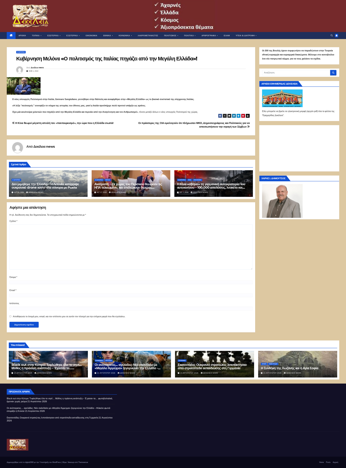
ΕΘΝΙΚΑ (107, 35)
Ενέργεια (15, 360)
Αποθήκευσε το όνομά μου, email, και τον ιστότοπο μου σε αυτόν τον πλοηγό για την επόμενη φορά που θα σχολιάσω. (69, 316)
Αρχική (335, 462)
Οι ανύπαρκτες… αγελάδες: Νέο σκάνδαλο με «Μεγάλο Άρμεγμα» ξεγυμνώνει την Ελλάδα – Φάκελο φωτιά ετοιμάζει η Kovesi (126, 368)
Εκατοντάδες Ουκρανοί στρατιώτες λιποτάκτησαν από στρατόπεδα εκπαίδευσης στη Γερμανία (212, 366)
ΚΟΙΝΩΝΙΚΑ (125, 35)
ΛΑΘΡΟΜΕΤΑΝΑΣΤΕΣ (148, 35)
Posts (328, 462)
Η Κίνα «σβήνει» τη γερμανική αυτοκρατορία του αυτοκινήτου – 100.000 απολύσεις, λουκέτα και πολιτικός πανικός (211, 187)
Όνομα (13, 277)
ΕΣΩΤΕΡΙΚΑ (53, 35)
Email (12, 290)
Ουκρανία (182, 360)
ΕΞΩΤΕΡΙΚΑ (72, 35)
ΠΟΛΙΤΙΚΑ (189, 35)
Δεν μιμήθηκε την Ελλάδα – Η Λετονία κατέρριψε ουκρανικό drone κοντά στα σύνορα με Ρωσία (45, 185)
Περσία (107, 180)
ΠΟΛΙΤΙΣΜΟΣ (170, 35)
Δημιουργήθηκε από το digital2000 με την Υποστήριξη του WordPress (34, 462)
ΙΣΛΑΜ (227, 35)
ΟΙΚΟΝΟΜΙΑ (91, 35)
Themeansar (83, 462)
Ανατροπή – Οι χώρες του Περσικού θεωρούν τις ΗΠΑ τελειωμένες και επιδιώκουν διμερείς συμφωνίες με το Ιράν (128, 187)
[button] (332, 35)
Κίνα (189, 180)
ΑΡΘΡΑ (264, 364)
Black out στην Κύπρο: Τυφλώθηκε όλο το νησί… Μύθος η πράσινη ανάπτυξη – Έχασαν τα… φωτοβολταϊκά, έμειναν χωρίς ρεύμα (46, 368)
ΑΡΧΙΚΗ (22, 35)
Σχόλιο (13, 221)
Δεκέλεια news (37, 67)
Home (321, 462)
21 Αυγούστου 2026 (23, 373)
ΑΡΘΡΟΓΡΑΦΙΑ (209, 35)
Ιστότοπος (14, 303)
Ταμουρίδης (273, 364)
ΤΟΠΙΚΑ (36, 35)
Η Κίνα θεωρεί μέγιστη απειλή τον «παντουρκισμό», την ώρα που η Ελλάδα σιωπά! (64, 123)
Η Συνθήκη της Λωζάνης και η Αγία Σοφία (289, 368)
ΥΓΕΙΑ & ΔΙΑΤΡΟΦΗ (245, 35)
